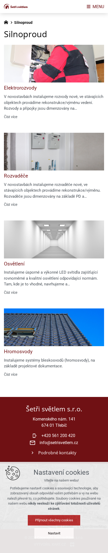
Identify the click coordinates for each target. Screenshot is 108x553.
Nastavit (54, 533)
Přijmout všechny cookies (54, 520)
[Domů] (7, 22)
